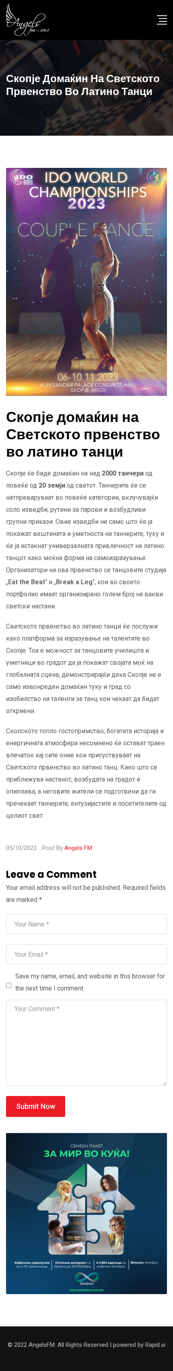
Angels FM (78, 848)
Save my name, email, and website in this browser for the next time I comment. (90, 982)
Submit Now (35, 1106)
